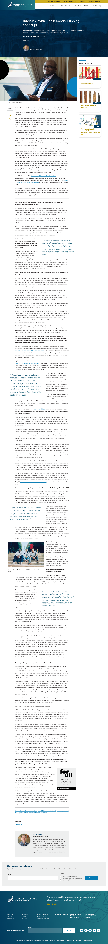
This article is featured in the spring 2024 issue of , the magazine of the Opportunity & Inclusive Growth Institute (42, 812)
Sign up (91, 878)
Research (78, 6)
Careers (82, 1)
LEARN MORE (52, 904)
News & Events (41, 916)
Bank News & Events (70, 1)
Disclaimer (60, 940)
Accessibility (70, 940)
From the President (54, 1)
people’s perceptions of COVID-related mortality (30, 351)
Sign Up (68, 930)
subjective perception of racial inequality (27, 363)
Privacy (78, 940)
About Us (52, 6)
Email (9, 874)
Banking (86, 6)
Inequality (18, 824)
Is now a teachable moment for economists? (33, 482)
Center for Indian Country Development (73, 878)
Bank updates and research (70, 876)
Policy (95, 6)
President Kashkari (43, 919)
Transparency (87, 940)
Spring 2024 (29, 36)
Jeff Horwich (34, 47)
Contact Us (10, 919)
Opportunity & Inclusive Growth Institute (43, 176)
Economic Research (61, 914)
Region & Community (65, 6)
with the (38, 409)
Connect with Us (94, 1)
